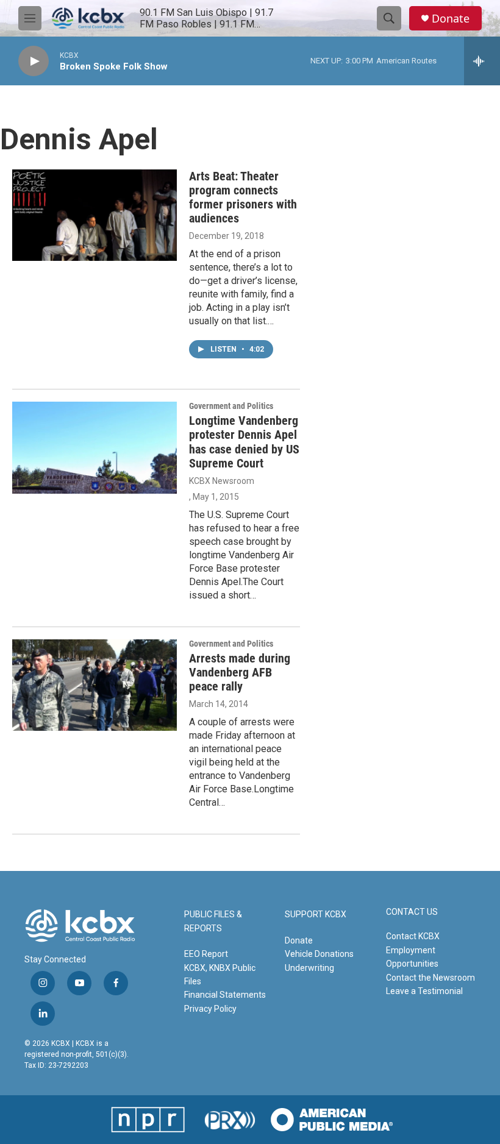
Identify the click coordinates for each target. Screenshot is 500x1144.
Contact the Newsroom (430, 977)
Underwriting (309, 968)
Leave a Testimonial (424, 991)
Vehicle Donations (319, 954)
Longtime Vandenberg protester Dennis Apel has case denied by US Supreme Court (244, 442)
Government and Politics (231, 406)
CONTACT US (412, 912)
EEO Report (206, 954)
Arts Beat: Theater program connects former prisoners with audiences (243, 197)
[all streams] (482, 61)
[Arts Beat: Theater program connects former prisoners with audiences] (94, 215)
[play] (33, 61)
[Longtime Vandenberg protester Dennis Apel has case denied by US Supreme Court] (94, 447)
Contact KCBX (413, 936)
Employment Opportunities (412, 956)
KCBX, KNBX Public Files (219, 974)
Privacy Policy (210, 1009)
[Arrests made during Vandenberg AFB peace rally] (94, 685)
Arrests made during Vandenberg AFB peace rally (239, 672)
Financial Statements (225, 995)
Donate (451, 18)
